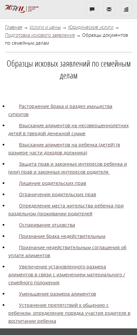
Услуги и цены (45, 27)
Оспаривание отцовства (47, 225)
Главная (13, 27)
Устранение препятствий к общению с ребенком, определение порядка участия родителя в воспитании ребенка (69, 313)
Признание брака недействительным (62, 236)
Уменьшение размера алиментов (57, 294)
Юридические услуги (90, 27)
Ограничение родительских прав (57, 194)
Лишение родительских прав (52, 183)
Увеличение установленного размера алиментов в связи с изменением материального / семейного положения (66, 274)
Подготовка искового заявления (40, 35)
